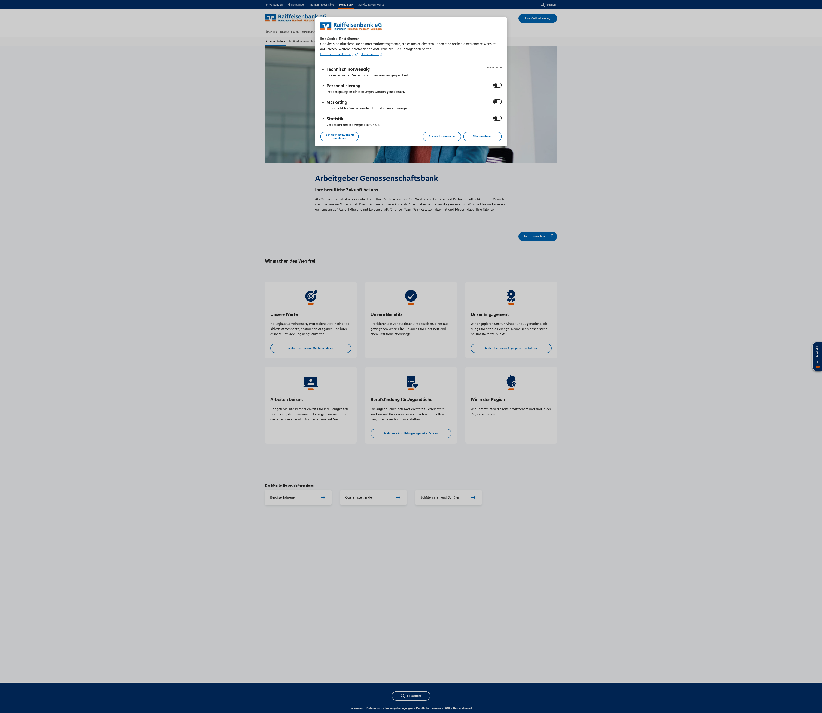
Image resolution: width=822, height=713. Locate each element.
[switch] (497, 85)
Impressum (370, 54)
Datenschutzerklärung (337, 54)
